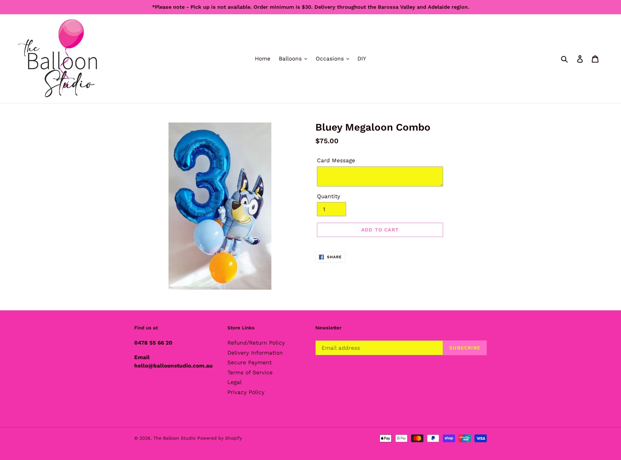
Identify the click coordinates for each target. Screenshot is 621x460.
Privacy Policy (246, 392)
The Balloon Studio (174, 438)
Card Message (336, 160)
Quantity (328, 196)
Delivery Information (255, 352)
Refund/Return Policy (256, 342)
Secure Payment (249, 362)
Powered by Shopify (219, 438)
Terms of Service (250, 372)
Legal (234, 382)
